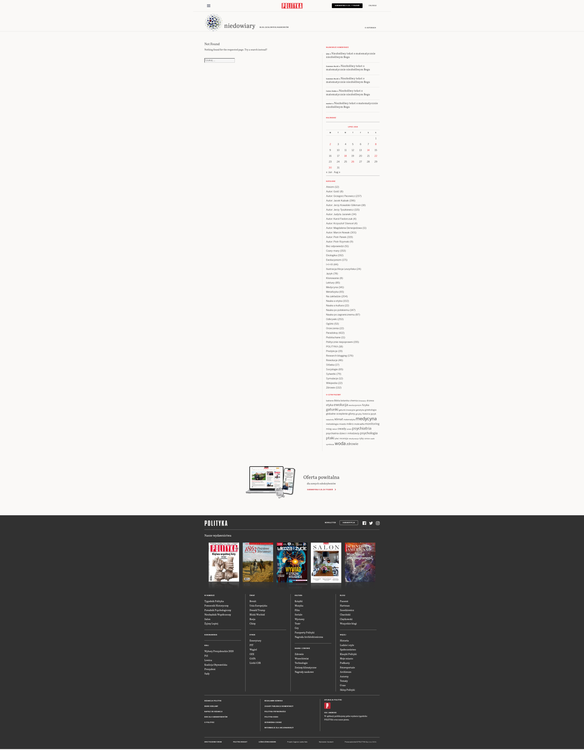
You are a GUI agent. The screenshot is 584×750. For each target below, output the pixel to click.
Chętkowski (346, 619)
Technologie (301, 663)
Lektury (330, 282)
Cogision (296, 742)
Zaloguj (373, 6)
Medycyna (332, 287)
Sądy (207, 673)
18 (345, 156)
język (373, 413)
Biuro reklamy (211, 706)
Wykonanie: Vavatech (326, 742)
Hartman (345, 605)
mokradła (359, 424)
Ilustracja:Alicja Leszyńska (341, 269)
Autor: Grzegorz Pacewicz (340, 196)
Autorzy (344, 676)
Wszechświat (302, 658)
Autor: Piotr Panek (336, 237)
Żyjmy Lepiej (211, 623)
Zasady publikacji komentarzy (279, 706)
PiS (206, 655)
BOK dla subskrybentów (216, 717)
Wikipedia (331, 383)
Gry (297, 628)
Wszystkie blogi (348, 623)
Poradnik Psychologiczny (217, 610)
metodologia (332, 424)
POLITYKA (332, 346)
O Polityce (209, 722)
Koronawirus (210, 635)
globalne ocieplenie (337, 413)
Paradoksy (332, 332)
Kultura (298, 595)
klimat (339, 419)
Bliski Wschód (257, 614)
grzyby (359, 414)
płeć (337, 438)
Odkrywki (331, 319)
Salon (207, 619)
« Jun (329, 172)
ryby (361, 438)
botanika (345, 400)
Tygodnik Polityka (214, 601)
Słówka (330, 364)
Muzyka (299, 605)
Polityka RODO (271, 717)
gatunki (332, 409)
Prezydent (210, 669)
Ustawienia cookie (273, 722)
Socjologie (332, 369)
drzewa (370, 400)
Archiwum (345, 672)
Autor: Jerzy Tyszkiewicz (340, 209)
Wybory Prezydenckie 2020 (219, 651)
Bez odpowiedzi (335, 246)
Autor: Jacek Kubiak (337, 200)
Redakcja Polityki (212, 701)
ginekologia (370, 410)
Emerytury (255, 640)
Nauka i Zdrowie (302, 648)
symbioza (330, 444)
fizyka (365, 405)
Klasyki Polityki (348, 654)
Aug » (337, 172)
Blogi (342, 595)
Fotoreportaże (347, 667)
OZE (252, 654)
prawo (349, 429)
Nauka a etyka (334, 301)
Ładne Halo (304, 742)
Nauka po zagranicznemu (340, 314)
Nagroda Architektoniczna (309, 637)
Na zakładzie (333, 296)
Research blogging (336, 355)
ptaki (330, 438)
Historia (344, 640)
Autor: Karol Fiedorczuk (339, 218)
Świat (252, 595)
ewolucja (341, 405)
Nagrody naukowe (304, 672)
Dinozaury (362, 401)
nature (334, 429)
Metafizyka (332, 291)
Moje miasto (346, 658)
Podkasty (345, 663)
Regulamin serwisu (273, 701)
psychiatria (361, 428)
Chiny (253, 623)
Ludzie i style (347, 645)
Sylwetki (331, 374)
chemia (354, 400)
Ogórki (330, 323)
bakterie (330, 400)
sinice (367, 438)
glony (351, 413)
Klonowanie (332, 278)
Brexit (253, 601)
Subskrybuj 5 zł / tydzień (347, 6)
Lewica (208, 660)
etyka (329, 405)
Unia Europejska (258, 605)
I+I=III (329, 264)
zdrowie (352, 444)
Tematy (344, 680)
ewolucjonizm (355, 405)
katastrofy (330, 420)
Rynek (252, 635)
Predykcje (331, 351)
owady (342, 428)
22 (375, 156)
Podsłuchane (333, 337)
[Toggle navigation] (208, 5)
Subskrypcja (349, 523)
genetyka (360, 410)
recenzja (343, 438)
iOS (325, 713)
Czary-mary (332, 250)
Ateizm (330, 187)
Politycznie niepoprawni (339, 342)
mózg (329, 429)
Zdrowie (330, 387)
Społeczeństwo (348, 649)
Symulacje (332, 378)
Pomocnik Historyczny (216, 605)
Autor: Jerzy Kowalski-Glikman (343, 205)
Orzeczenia (332, 328)
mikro (350, 424)
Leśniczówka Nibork (267, 742)
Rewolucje (332, 360)
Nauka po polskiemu (337, 310)
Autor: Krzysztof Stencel (340, 223)
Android (333, 713)
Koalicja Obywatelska (215, 664)
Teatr (297, 623)
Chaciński (345, 614)
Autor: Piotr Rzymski (337, 241)
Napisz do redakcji (213, 712)
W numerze (209, 595)
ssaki (372, 438)
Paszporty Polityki (305, 632)
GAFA (253, 658)
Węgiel (253, 649)
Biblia (337, 400)
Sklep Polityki (347, 689)
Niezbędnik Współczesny (217, 614)
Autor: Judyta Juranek (338, 214)
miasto (342, 424)
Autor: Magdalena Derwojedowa (344, 228)
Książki (299, 601)
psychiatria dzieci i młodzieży (343, 433)
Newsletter (330, 523)
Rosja (252, 619)
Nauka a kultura (335, 305)
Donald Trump (257, 610)
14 (368, 150)
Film (297, 610)
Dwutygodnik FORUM (213, 742)
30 (330, 167)
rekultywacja (353, 439)
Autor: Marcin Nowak (338, 232)
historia (366, 413)
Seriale (298, 614)
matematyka (349, 419)
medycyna (366, 418)
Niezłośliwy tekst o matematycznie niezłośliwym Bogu (350, 55)
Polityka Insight (240, 742)
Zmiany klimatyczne (305, 667)
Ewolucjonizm (333, 260)
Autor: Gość (332, 191)
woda (340, 443)
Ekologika (331, 255)
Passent (344, 601)
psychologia (369, 433)
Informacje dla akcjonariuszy (279, 728)
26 (352, 161)
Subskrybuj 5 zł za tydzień (320, 489)
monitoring (372, 424)
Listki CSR (255, 663)
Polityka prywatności (275, 712)
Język (329, 273)
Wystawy (299, 619)
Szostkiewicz (347, 610)
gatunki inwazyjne (347, 410)
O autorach (370, 28)
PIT (251, 645)
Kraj (206, 645)
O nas (343, 685)
